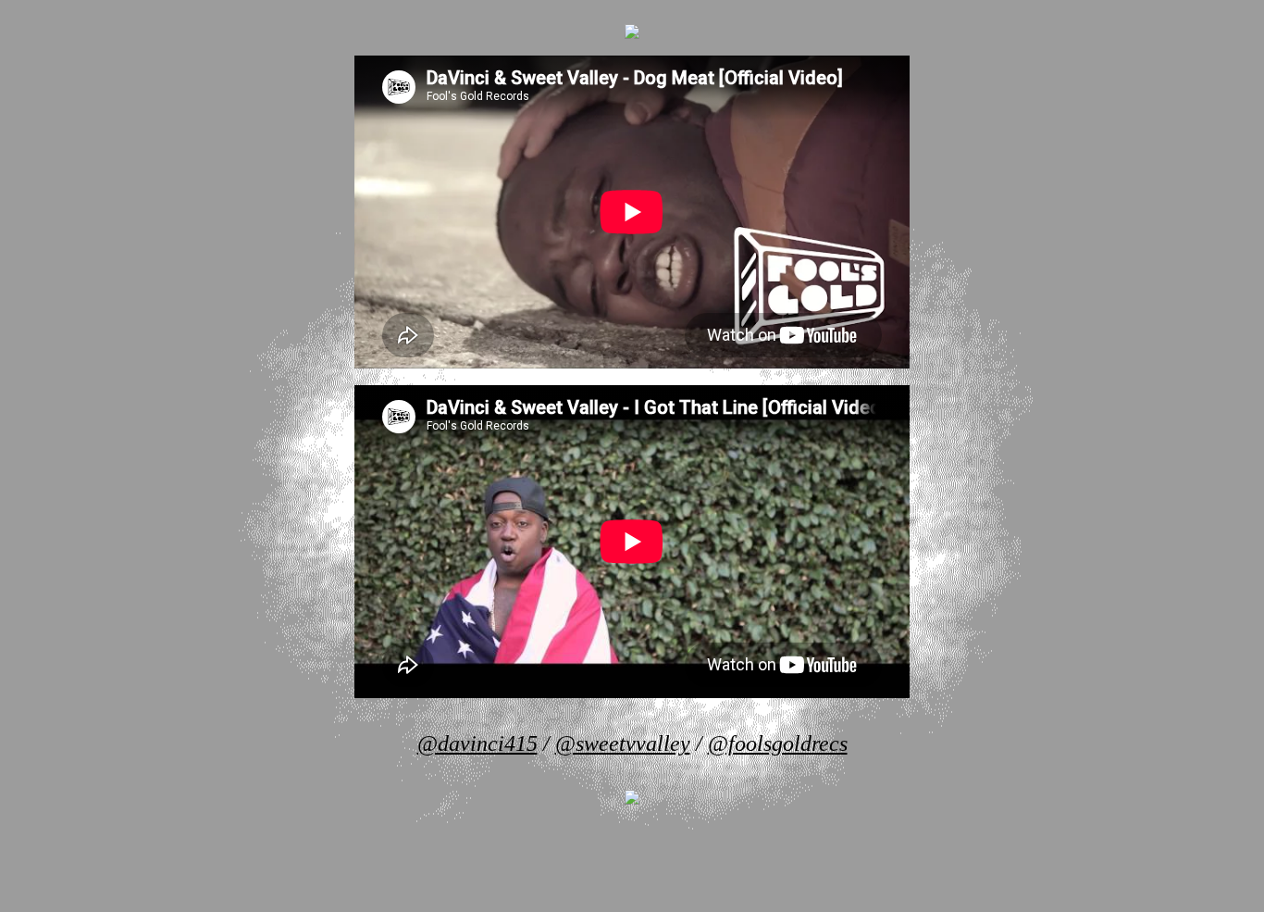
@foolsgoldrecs (778, 743)
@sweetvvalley (622, 743)
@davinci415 (477, 743)
